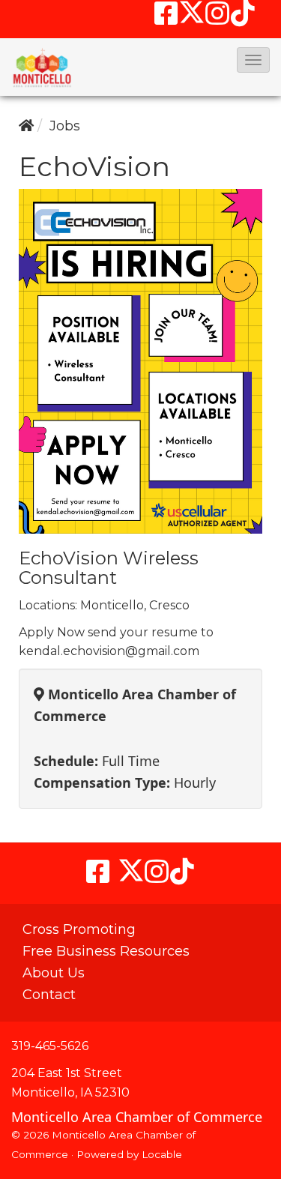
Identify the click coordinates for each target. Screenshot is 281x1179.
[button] (253, 60)
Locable (162, 1154)
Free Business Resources (106, 951)
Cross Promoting (79, 929)
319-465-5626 (49, 1046)
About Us (53, 973)
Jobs (64, 126)
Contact (49, 994)
